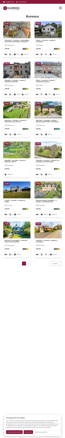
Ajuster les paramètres (41, 432)
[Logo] (11, 8)
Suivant (54, 263)
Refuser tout (28, 432)
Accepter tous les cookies (14, 432)
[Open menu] (60, 8)
